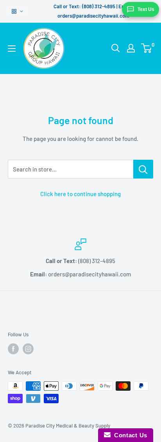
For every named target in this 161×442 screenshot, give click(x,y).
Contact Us (129, 435)
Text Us (146, 9)
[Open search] (115, 48)
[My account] (131, 48)
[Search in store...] (143, 169)
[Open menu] (12, 48)
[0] (147, 48)
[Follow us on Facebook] (13, 348)
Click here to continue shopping (80, 193)
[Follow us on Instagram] (28, 348)
